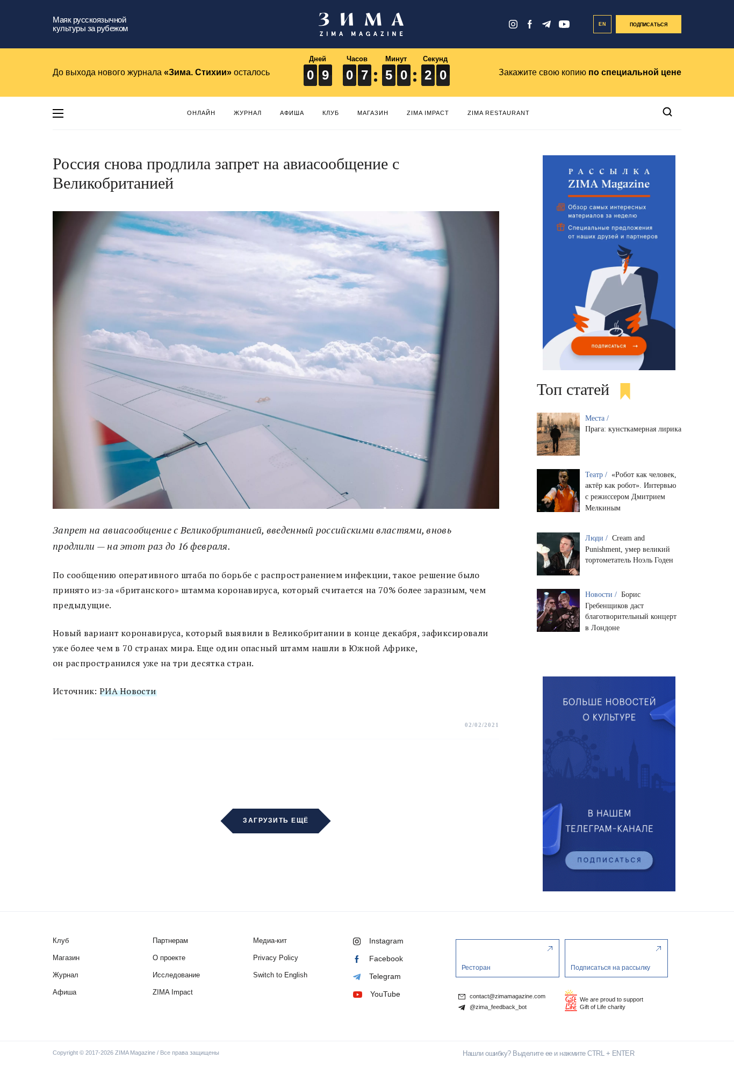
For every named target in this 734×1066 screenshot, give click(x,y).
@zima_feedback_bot (497, 1007)
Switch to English (280, 975)
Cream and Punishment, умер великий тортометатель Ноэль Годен (629, 549)
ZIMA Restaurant (498, 113)
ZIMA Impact (428, 113)
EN (603, 24)
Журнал (248, 113)
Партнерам (170, 941)
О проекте (169, 958)
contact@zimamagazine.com (506, 996)
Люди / (597, 538)
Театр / (597, 475)
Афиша (292, 113)
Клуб (330, 113)
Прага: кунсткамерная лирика (633, 429)
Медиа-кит (270, 941)
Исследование (176, 975)
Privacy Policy (275, 958)
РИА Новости (127, 691)
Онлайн (201, 113)
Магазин (372, 113)
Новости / (602, 594)
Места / (598, 418)
